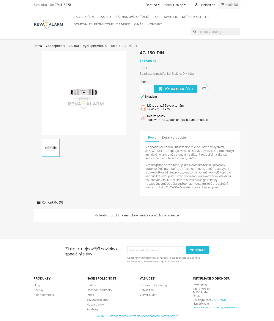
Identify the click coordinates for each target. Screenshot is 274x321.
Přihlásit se (147, 290)
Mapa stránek (95, 304)
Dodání (91, 285)
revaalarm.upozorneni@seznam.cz (215, 307)
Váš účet (147, 278)
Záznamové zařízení (132, 17)
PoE (156, 17)
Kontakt (155, 24)
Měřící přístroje (195, 17)
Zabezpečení (84, 17)
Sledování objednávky (153, 285)
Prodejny (92, 309)
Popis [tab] (152, 137)
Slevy (37, 285)
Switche (171, 17)
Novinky (38, 290)
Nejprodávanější (44, 295)
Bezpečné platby (97, 299)
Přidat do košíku (175, 89)
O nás (139, 24)
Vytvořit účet (148, 295)
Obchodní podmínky (99, 290)
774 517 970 (63, 5)
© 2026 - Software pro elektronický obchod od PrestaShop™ (137, 316)
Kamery (105, 17)
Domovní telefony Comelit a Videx (102, 24)
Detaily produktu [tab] (174, 137)
